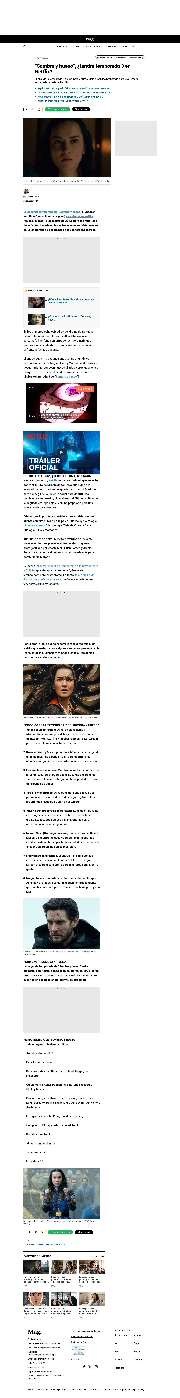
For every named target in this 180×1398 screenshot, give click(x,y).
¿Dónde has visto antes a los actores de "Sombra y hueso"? (71, 301)
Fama (117, 1351)
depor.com (82, 1389)
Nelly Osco (33, 196)
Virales (118, 1359)
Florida (59, 46)
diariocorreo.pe (112, 1389)
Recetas (138, 1359)
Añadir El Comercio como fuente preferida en (120, 58)
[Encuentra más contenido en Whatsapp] (39, 109)
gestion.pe (69, 1389)
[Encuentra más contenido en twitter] (33, 109)
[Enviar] (24, 46)
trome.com (96, 1389)
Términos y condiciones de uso (85, 1331)
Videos (137, 1335)
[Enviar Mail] (25, 197)
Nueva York (86, 46)
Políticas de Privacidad (82, 1336)
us (116, 1343)
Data (136, 1343)
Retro (137, 1351)
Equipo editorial (35, 1339)
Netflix (49, 1244)
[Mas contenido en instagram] (96, 1367)
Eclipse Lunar (106, 46)
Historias (119, 1368)
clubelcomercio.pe (52, 1389)
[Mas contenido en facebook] (84, 1367)
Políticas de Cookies (80, 1342)
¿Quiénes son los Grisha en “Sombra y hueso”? (70, 318)
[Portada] (34, 1336)
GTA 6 (96, 46)
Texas (77, 46)
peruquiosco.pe (129, 1389)
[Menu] (26, 39)
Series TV (60, 1244)
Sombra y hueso (35, 1244)
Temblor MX (129, 46)
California (68, 46)
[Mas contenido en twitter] (90, 1367)
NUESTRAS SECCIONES (124, 1331)
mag (142, 1389)
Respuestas (121, 1335)
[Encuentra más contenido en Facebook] (26, 109)
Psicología (118, 46)
